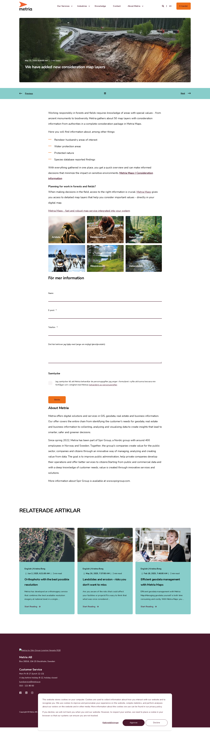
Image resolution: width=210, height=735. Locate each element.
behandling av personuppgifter (103, 384)
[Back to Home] (25, 6)
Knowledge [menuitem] (100, 6)
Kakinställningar (111, 722)
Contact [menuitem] (117, 6)
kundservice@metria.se (29, 681)
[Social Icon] (21, 693)
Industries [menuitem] (82, 6)
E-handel (183, 6)
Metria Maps (144, 192)
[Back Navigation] (105, 93)
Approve (133, 722)
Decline (156, 722)
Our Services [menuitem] (63, 6)
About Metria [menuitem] (134, 6)
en (170, 6)
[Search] (163, 6)
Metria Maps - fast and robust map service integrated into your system (89, 210)
